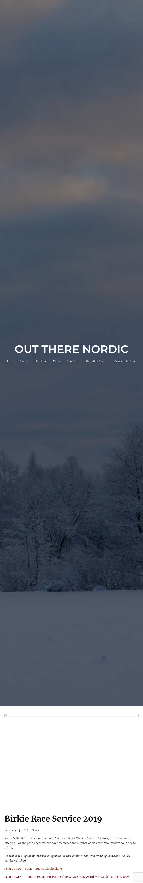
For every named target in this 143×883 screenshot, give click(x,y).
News (35, 830)
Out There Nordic (71, 349)
